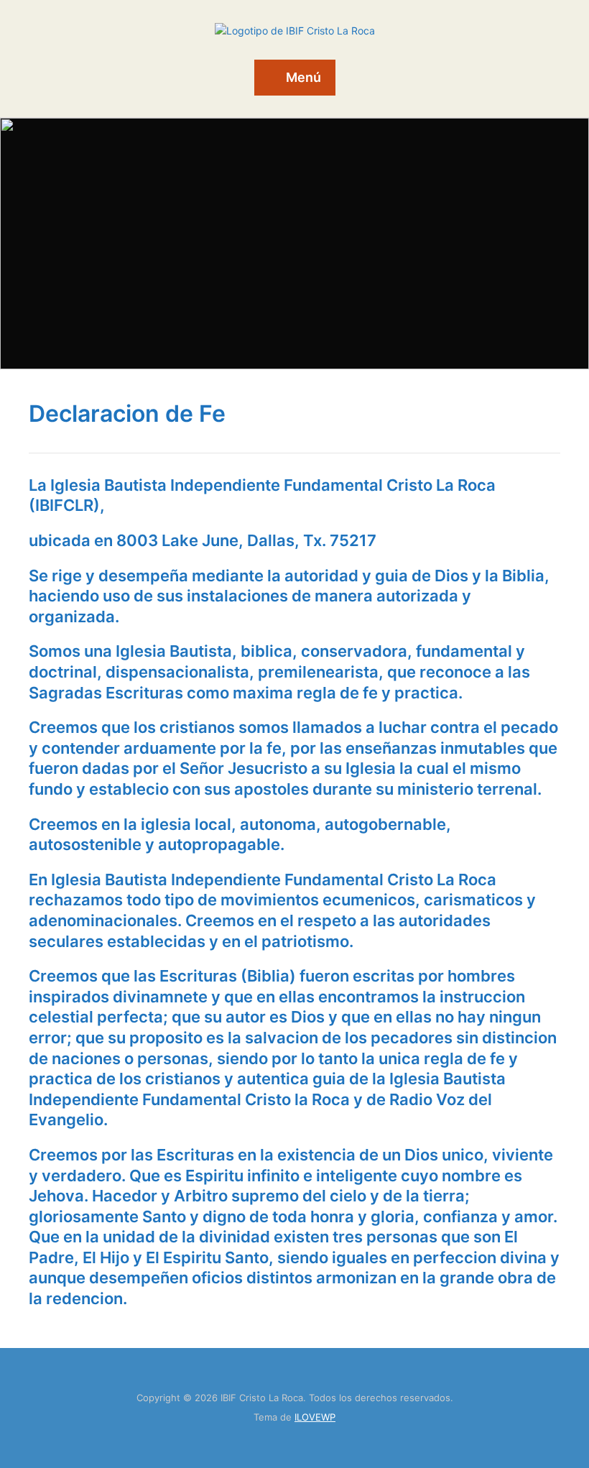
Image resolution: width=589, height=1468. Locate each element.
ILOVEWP (314, 1417)
